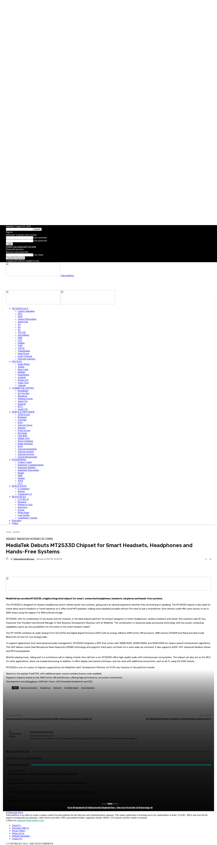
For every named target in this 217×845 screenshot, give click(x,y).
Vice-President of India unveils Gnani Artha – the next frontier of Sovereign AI (110, 807)
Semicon (22, 404)
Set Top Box (24, 393)
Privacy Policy (18, 830)
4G (19, 327)
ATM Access (24, 414)
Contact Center (25, 462)
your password (40, 240)
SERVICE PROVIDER (23, 412)
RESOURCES (19, 496)
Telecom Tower (25, 425)
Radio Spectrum (25, 443)
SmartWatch (23, 374)
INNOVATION (19, 486)
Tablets (21, 367)
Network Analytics (26, 359)
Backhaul (22, 417)
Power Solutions (25, 441)
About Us (16, 825)
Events (21, 510)
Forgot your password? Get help (21, 246)
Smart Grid (23, 321)
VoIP (20, 345)
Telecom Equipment (27, 449)
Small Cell (22, 409)
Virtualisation (24, 351)
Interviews (22, 507)
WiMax (21, 343)
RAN (20, 446)
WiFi (20, 337)
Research (22, 502)
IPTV (20, 406)
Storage (21, 478)
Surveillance (23, 335)
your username (40, 237)
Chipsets (22, 385)
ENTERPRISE (19, 459)
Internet (21, 491)
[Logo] (33, 303)
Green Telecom (25, 356)
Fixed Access (24, 430)
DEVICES (17, 361)
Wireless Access (25, 398)
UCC (20, 483)
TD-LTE (22, 332)
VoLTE (21, 348)
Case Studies (24, 515)
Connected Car (25, 494)
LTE (20, 340)
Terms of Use (18, 833)
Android (22, 377)
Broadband (23, 390)
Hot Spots (22, 433)
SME (20, 475)
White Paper (23, 512)
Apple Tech (23, 382)
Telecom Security (26, 451)
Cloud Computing (26, 311)
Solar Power (23, 353)
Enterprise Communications (31, 465)
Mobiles (21, 372)
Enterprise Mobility (27, 467)
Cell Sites (22, 420)
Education (16, 520)
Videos (15, 523)
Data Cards (23, 369)
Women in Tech (25, 504)
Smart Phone (24, 364)
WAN (20, 480)
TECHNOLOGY (20, 308)
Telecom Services (26, 454)
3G (19, 324)
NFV (20, 314)
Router (21, 473)
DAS (20, 422)
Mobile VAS (24, 438)
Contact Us (17, 838)
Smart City (23, 401)
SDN (20, 316)
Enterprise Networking (28, 470)
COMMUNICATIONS (23, 388)
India (110, 804)
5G (19, 329)
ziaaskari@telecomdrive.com (30, 820)
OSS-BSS (22, 435)
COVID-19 (23, 499)
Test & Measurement (27, 457)
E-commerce (24, 488)
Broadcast (22, 396)
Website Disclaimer (21, 836)
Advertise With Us (20, 828)
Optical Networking (27, 319)
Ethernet (22, 427)
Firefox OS (23, 380)
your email (38, 255)
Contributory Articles (27, 518)
